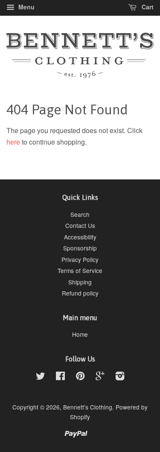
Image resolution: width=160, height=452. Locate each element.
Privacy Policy (80, 259)
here (13, 142)
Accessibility (80, 237)
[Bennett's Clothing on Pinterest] (80, 377)
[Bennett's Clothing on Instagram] (120, 377)
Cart (147, 7)
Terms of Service (80, 270)
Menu (26, 7)
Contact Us (80, 225)
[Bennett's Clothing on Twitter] (40, 377)
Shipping (80, 282)
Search (80, 214)
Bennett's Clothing (87, 407)
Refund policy (80, 293)
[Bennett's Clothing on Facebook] (60, 377)
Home (80, 334)
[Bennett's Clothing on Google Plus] (100, 377)
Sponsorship (80, 248)
